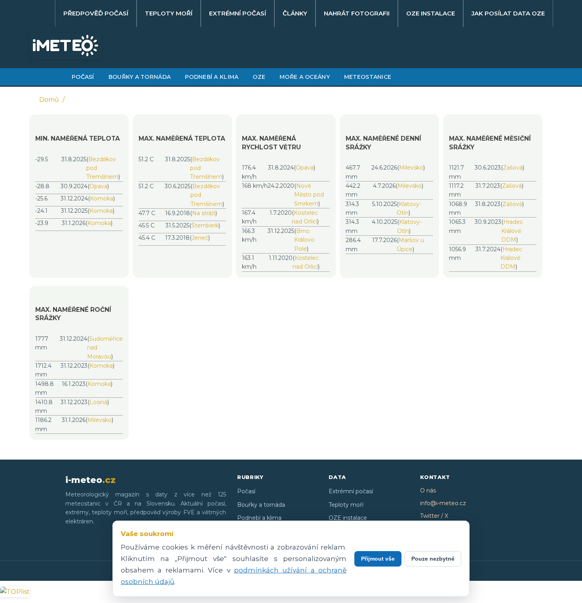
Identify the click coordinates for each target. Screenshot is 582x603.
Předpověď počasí (95, 13)
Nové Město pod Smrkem (309, 194)
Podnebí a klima (211, 76)
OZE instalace (430, 13)
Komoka (101, 198)
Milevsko (411, 167)
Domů (49, 99)
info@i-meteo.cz (443, 503)
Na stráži (203, 213)
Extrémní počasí (237, 13)
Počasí (83, 76)
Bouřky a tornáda (139, 76)
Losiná (98, 402)
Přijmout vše (378, 558)
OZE (259, 76)
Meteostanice (367, 76)
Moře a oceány (305, 76)
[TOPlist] (15, 591)
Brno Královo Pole (304, 239)
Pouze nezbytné (433, 558)
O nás (428, 490)
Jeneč (200, 237)
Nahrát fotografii (357, 13)
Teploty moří (168, 13)
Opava (98, 186)
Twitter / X (434, 515)
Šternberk (205, 225)
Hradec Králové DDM (512, 230)
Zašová (513, 167)
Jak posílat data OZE (508, 13)
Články (295, 13)
